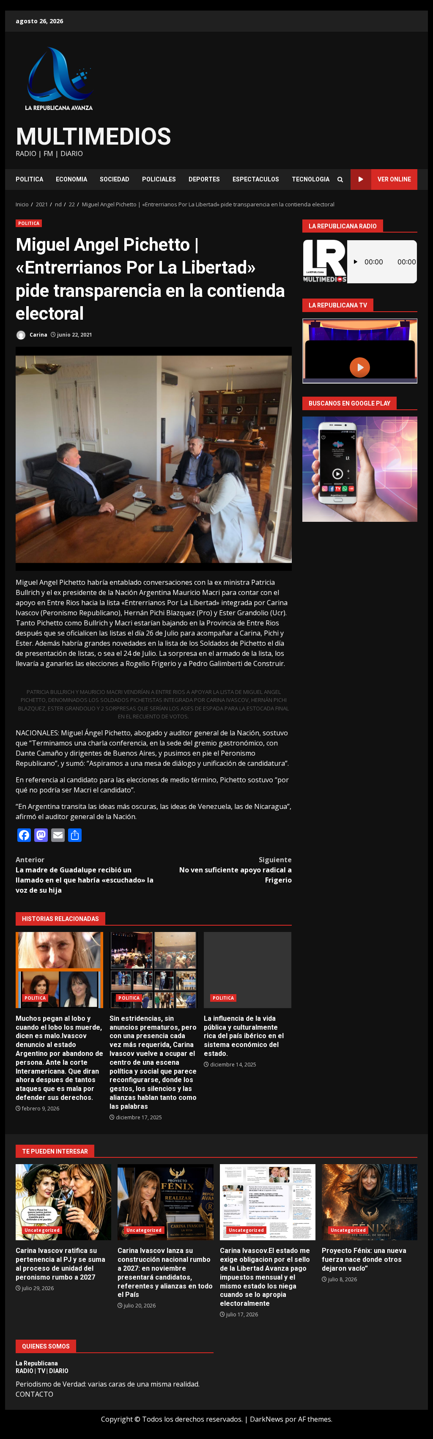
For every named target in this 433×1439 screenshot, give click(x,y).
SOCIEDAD (114, 179)
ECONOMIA (71, 179)
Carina (37, 334)
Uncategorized (42, 1230)
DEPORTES (204, 179)
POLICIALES (159, 179)
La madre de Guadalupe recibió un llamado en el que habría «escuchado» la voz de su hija (84, 875)
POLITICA (29, 179)
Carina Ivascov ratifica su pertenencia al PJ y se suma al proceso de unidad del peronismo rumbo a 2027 (63, 1202)
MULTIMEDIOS (93, 137)
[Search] (340, 179)
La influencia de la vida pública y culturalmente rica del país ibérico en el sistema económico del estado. (247, 970)
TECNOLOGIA (310, 179)
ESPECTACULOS (256, 179)
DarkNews (266, 1419)
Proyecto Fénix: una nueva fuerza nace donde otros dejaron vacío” (369, 1202)
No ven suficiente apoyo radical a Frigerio (235, 870)
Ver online (394, 179)
